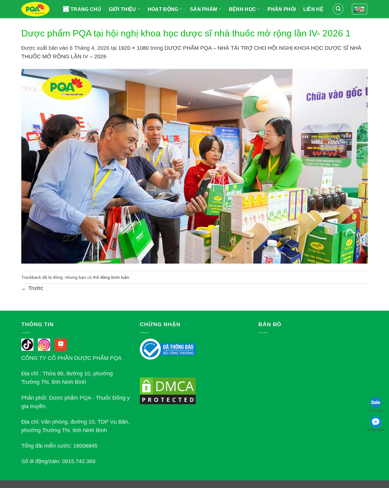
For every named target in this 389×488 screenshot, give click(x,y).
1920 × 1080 (133, 48)
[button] (338, 9)
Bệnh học (242, 9)
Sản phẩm (203, 9)
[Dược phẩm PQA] (37, 9)
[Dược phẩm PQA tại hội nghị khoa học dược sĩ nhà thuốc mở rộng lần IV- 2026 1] (194, 166)
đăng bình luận (114, 277)
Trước (32, 288)
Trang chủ (86, 9)
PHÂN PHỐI (281, 9)
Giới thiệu (122, 9)
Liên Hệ (313, 9)
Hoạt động (163, 9)
